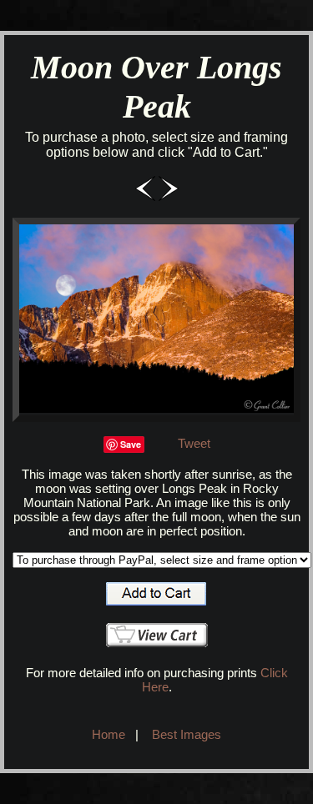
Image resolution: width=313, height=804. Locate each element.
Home (108, 734)
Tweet (194, 443)
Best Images (186, 734)
